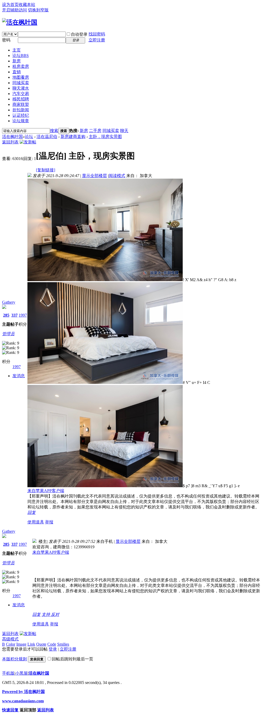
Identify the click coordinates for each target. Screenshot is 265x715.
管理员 (8, 334)
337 (14, 315)
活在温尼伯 (46, 136)
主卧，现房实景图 (105, 136)
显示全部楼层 (94, 175)
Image (21, 644)
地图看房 (20, 77)
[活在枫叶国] (19, 22)
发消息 (18, 376)
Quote (41, 644)
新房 (16, 61)
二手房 (95, 130)
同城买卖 (20, 83)
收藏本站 (27, 4)
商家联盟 (20, 104)
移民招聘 (20, 99)
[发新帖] (28, 142)
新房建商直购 (73, 136)
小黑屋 (21, 673)
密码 (6, 40)
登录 (53, 649)
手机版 (8, 673)
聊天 (124, 130)
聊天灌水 (20, 88)
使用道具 (35, 522)
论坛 (20, 55)
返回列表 (10, 142)
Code (51, 644)
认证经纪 (20, 115)
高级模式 (10, 639)
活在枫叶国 (12, 136)
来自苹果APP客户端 (45, 490)
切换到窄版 (38, 10)
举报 (49, 522)
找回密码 (97, 34)
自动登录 (79, 34)
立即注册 (97, 40)
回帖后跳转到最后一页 (72, 659)
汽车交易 (20, 93)
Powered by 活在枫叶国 (23, 691)
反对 (55, 614)
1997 (23, 315)
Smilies (63, 644)
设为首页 (10, 4)
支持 (46, 614)
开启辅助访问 (14, 10)
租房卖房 (20, 66)
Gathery (8, 302)
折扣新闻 (20, 110)
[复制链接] (45, 170)
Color (10, 644)
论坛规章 (20, 121)
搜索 (54, 130)
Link (31, 644)
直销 (16, 72)
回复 (31, 512)
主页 (16, 50)
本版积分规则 (14, 659)
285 (6, 315)
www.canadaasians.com (23, 701)
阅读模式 (117, 175)
